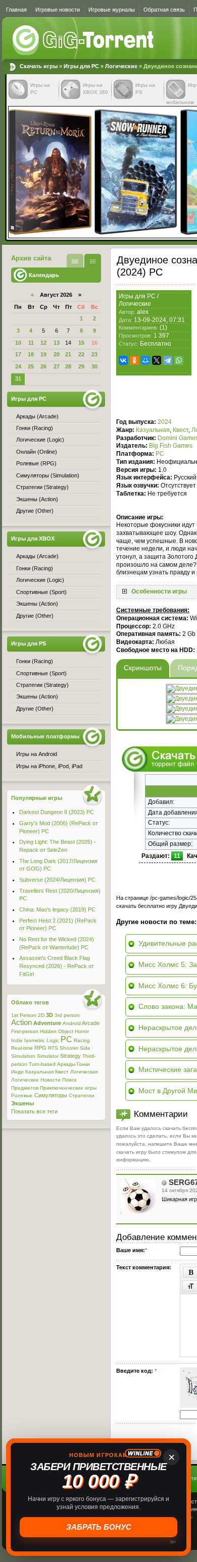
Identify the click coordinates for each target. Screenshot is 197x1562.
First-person (24, 1031)
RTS (53, 1048)
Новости (50, 1080)
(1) (163, 327)
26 (43, 366)
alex (143, 311)
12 (43, 343)
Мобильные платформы (45, 736)
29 (81, 366)
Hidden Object (56, 1031)
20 (57, 354)
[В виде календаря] (92, 260)
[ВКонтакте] (123, 360)
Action (21, 1022)
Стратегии (81, 1095)
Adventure (47, 1023)
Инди (17, 1071)
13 (57, 343)
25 (31, 366)
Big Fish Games (170, 445)
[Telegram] (167, 360)
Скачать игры (84, 40)
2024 (165, 421)
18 (31, 354)
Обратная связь (164, 10)
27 (57, 366)
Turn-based (42, 1064)
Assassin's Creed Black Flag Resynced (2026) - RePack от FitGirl (56, 966)
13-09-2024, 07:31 (159, 320)
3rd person (67, 1015)
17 (18, 354)
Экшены (22, 1103)
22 (81, 354)
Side (85, 1048)
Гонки (83, 1064)
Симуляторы (50, 1095)
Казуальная (153, 430)
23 (94, 354)
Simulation (23, 1056)
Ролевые (22, 1095)
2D (41, 1015)
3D (49, 1015)
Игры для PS (28, 643)
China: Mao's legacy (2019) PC (57, 909)
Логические (121, 66)
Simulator (48, 1056)
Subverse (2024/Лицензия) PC (57, 880)
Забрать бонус (99, 1527)
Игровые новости (57, 10)
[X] (156, 360)
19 (43, 354)
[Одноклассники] (134, 360)
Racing (82, 1040)
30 (94, 366)
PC (160, 453)
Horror (82, 1031)
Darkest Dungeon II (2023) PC (56, 812)
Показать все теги (34, 1111)
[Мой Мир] (145, 360)
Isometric (34, 1040)
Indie (17, 1040)
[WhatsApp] (178, 360)
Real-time (22, 1048)
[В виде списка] (75, 260)
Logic (52, 1040)
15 (81, 343)
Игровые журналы (111, 10)
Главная (16, 10)
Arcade (91, 1023)
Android (72, 1023)
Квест (180, 430)
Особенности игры (159, 591)
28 (68, 366)
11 (31, 343)
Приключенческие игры (68, 1088)
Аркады (66, 1064)
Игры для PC (81, 66)
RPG (40, 1048)
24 (18, 366)
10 (18, 343)
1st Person (23, 1015)
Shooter (69, 1048)
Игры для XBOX (33, 538)
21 (68, 354)
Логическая (83, 1071)
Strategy (70, 1056)
